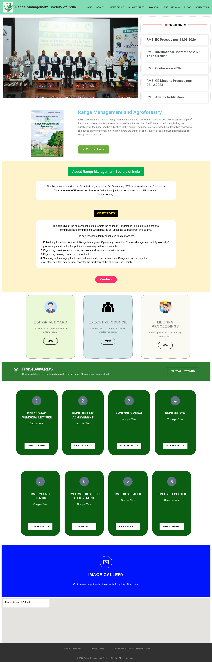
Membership (117, 7)
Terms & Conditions (71, 648)
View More (106, 279)
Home (89, 7)
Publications (172, 7)
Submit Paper (136, 7)
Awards (154, 7)
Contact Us (202, 7)
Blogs (187, 7)
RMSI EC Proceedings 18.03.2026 (172, 39)
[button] (7, 58)
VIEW (50, 341)
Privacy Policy (97, 648)
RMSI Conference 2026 (164, 68)
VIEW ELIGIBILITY (37, 446)
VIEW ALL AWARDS (183, 371)
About (101, 7)
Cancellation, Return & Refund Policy (132, 648)
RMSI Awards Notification (165, 97)
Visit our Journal (95, 149)
